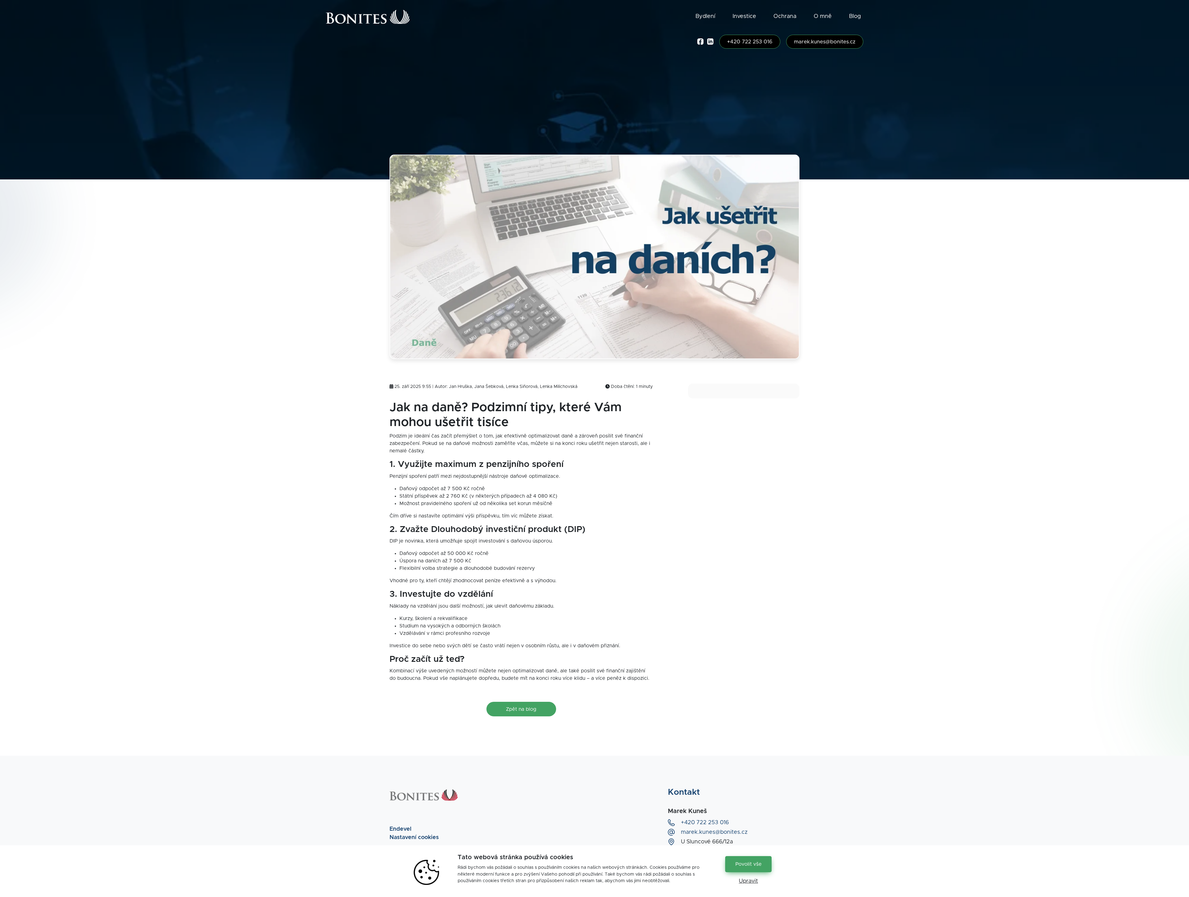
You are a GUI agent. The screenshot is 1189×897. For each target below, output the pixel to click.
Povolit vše (748, 864)
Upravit (748, 881)
